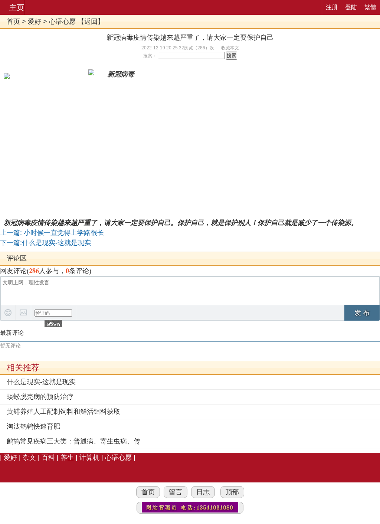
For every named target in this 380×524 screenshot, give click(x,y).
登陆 (351, 7)
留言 (175, 492)
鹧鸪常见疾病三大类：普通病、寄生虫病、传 (73, 441)
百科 (48, 457)
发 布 (362, 313)
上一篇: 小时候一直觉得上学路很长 (52, 232)
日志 (203, 492)
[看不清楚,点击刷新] (53, 323)
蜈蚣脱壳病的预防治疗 (40, 396)
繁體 (370, 7)
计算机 (89, 457)
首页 (13, 21)
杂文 (29, 457)
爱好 (34, 21)
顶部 (232, 492)
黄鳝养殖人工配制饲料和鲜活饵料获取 (63, 411)
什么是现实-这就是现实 (41, 382)
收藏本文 (230, 47)
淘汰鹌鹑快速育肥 (33, 426)
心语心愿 (62, 21)
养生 (67, 457)
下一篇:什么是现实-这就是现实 (45, 242)
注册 (332, 7)
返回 (91, 21)
